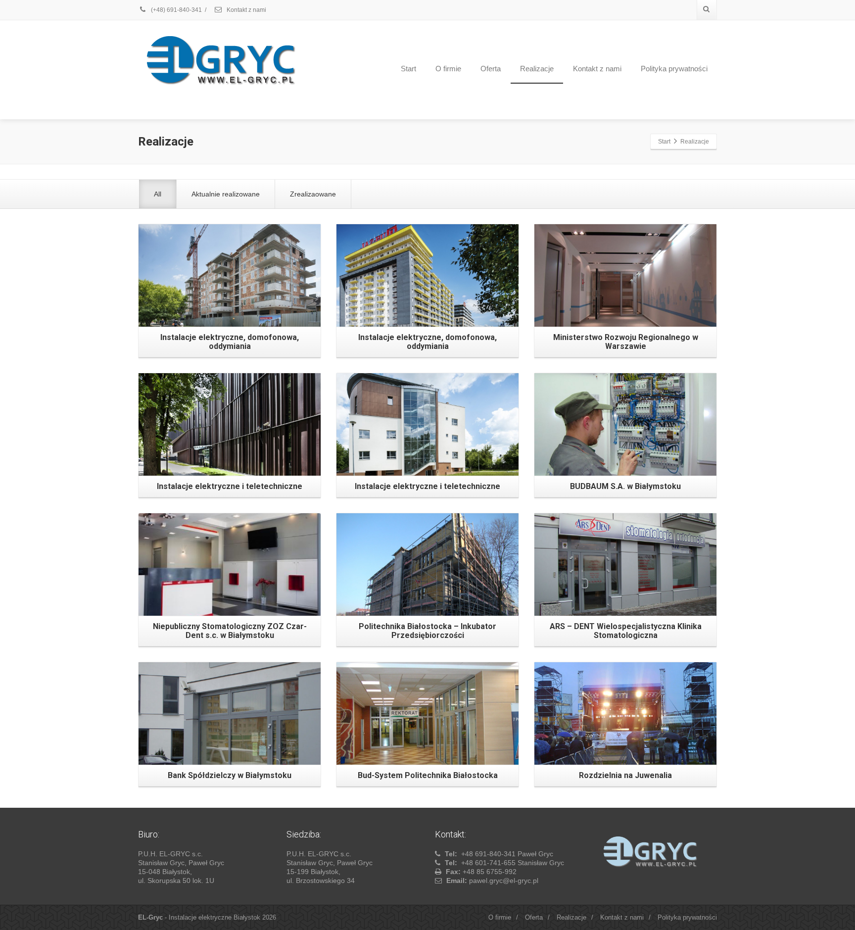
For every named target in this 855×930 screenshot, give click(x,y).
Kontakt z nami (245, 9)
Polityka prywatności (674, 68)
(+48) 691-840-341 (175, 9)
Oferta (490, 68)
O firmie (448, 68)
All (157, 194)
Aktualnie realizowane (225, 194)
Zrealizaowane (313, 194)
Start (408, 68)
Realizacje (537, 68)
